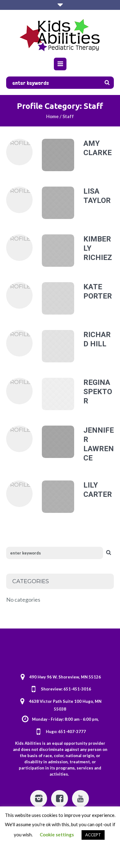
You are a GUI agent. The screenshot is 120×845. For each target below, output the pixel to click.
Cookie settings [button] (57, 834)
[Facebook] (59, 798)
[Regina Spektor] (58, 394)
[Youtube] (80, 798)
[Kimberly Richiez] (58, 250)
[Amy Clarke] (58, 155)
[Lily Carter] (58, 496)
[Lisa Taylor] (58, 203)
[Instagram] (38, 798)
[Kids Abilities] (60, 35)
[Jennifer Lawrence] (58, 442)
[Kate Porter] (58, 298)
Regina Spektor (97, 391)
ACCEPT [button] (93, 834)
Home (52, 116)
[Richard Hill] (58, 346)
